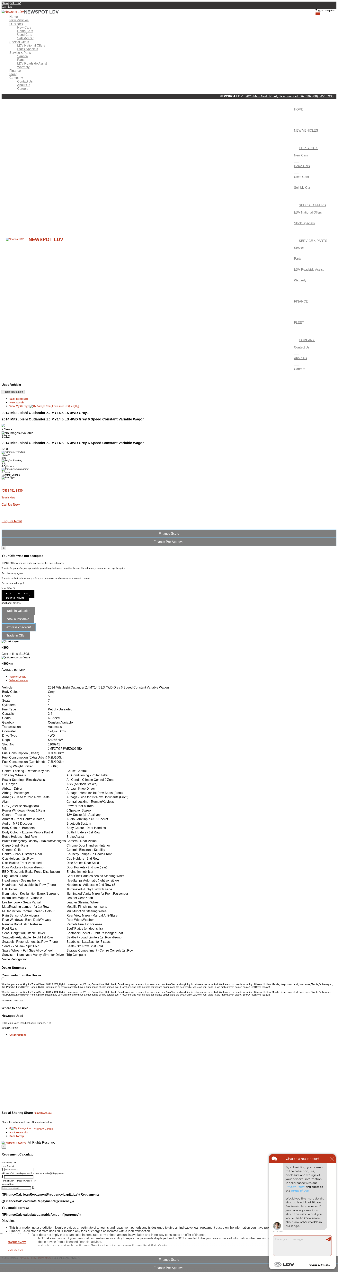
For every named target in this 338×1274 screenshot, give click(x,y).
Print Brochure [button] (43, 1113)
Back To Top (16, 1136)
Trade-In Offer (15, 635)
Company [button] (16, 77)
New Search (16, 402)
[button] (169, 1221)
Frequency (7, 1162)
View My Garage (44, 406)
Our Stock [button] (16, 24)
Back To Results (18, 398)
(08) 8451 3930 (323, 96)
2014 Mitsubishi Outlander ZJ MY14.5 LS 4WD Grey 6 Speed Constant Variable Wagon (73, 419)
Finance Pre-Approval (169, 1268)
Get (17, 1034)
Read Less (18, 1000)
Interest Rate (8, 1184)
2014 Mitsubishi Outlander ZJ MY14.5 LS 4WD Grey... (46, 413)
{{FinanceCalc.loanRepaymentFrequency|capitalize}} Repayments (33, 1173)
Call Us (7, 6)
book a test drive (17, 619)
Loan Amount (8, 1166)
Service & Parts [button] (20, 52)
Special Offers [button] (19, 42)
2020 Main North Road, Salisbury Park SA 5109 (278, 96)
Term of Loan (8, 1181)
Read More (7, 1000)
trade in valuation (18, 610)
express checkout (18, 627)
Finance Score (169, 1259)
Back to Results (15, 597)
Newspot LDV (11, 3)
